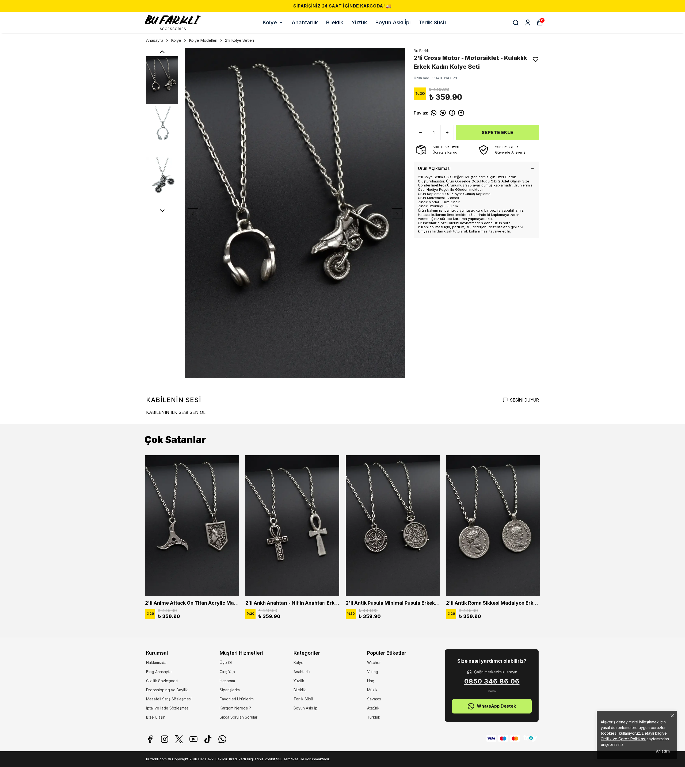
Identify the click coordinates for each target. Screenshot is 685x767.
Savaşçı (374, 699)
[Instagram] (165, 739)
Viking (372, 671)
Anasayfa (154, 40)
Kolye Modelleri (203, 40)
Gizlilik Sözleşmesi (162, 680)
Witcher (374, 662)
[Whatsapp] (222, 739)
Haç (370, 680)
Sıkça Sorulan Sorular (238, 717)
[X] (179, 739)
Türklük (373, 717)
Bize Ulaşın (155, 717)
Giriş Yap (227, 671)
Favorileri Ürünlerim (237, 699)
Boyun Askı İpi (392, 22)
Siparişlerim (230, 690)
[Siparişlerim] (527, 22)
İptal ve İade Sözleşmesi (167, 708)
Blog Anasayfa (159, 671)
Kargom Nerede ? (235, 708)
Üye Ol (226, 662)
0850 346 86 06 (492, 681)
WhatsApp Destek (496, 706)
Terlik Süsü (432, 22)
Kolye (269, 22)
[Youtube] (193, 739)
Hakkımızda (156, 662)
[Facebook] (150, 739)
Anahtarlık (305, 22)
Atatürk (373, 708)
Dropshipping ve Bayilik (167, 690)
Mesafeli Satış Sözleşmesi (169, 699)
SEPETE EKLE (497, 132)
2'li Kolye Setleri (239, 40)
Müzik (372, 690)
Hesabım (227, 680)
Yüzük (359, 22)
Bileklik (334, 22)
